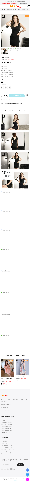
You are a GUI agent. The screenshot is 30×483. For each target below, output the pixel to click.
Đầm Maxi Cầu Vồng (20, 376)
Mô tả (6, 110)
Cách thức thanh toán (6, 424)
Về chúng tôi (4, 441)
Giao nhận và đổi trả (6, 99)
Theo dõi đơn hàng (6, 432)
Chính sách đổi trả (6, 428)
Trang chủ (3, 9)
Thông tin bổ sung (13, 110)
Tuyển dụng (4, 443)
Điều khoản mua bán (6, 445)
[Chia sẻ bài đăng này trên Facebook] (2, 63)
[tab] (6, 110)
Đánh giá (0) (22, 110)
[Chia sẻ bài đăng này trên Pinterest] (8, 63)
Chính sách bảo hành (6, 430)
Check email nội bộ (6, 454)
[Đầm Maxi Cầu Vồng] (22, 367)
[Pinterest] (11, 411)
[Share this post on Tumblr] (10, 63)
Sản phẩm (9, 9)
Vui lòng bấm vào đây (24, 3)
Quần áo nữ (14, 9)
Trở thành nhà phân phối (7, 449)
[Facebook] (2, 411)
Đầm (19, 9)
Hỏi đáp (3, 420)
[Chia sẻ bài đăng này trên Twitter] (5, 63)
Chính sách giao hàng (6, 426)
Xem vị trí (4, 401)
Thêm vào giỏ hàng (17, 95)
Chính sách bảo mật (6, 447)
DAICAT (13, 479)
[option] (15, 30)
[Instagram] (8, 411)
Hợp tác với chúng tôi (6, 452)
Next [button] (26, 30)
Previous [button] (4, 30)
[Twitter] (5, 411)
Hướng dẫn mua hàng (6, 422)
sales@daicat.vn (7, 404)
